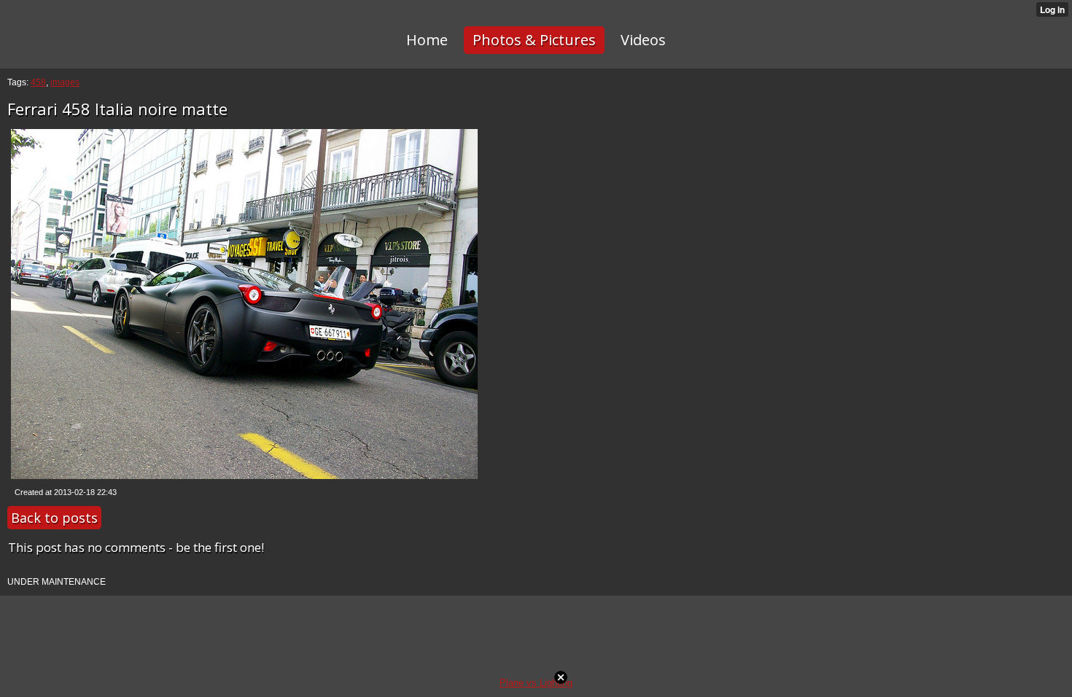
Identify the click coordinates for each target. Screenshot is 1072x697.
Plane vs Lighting (536, 682)
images (64, 82)
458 (38, 82)
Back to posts (54, 517)
